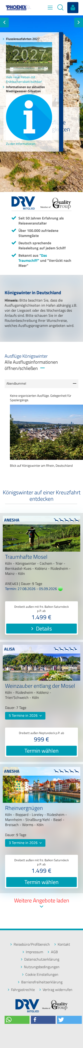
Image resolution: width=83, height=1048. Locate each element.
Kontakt (64, 944)
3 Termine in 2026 (24, 842)
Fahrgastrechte (23, 989)
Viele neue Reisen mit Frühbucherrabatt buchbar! (24, 79)
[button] (17, 1020)
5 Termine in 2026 (24, 715)
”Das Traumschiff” (32, 258)
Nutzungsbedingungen (41, 967)
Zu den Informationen (21, 143)
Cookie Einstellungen (41, 974)
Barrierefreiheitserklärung (41, 982)
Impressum (34, 952)
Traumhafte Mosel (26, 557)
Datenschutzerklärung (41, 959)
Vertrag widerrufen (57, 989)
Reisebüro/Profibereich (32, 944)
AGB (54, 952)
